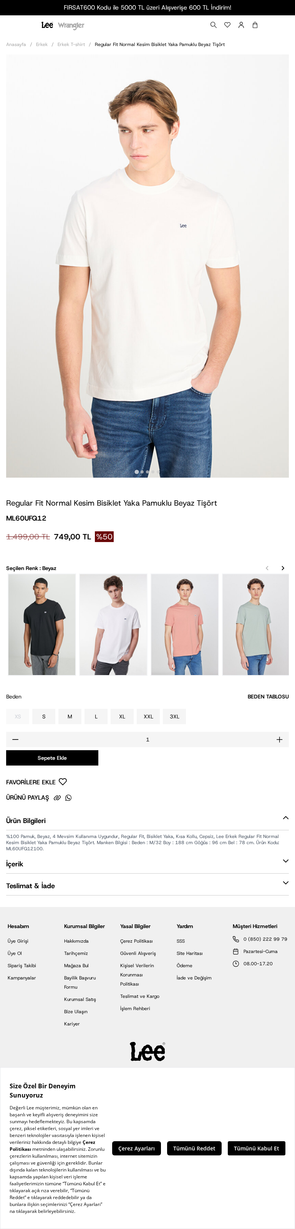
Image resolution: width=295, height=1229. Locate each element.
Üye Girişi (18, 941)
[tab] (136, 472)
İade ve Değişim (194, 978)
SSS (181, 941)
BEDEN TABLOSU (268, 696)
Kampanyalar (22, 978)
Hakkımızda (76, 941)
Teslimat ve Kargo (139, 996)
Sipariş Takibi (22, 966)
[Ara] (213, 25)
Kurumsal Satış (80, 999)
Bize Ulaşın (76, 1012)
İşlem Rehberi (135, 1009)
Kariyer (72, 1024)
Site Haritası (190, 953)
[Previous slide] (267, 568)
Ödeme (184, 966)
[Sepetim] (255, 25)
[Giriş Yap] (241, 25)
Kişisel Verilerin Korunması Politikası (137, 975)
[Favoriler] (227, 25)
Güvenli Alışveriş (138, 953)
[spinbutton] (147, 739)
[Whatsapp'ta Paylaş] (68, 798)
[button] (147, 822)
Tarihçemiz (76, 953)
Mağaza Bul (76, 966)
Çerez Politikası (136, 941)
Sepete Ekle (52, 757)
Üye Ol (15, 953)
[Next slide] (283, 568)
